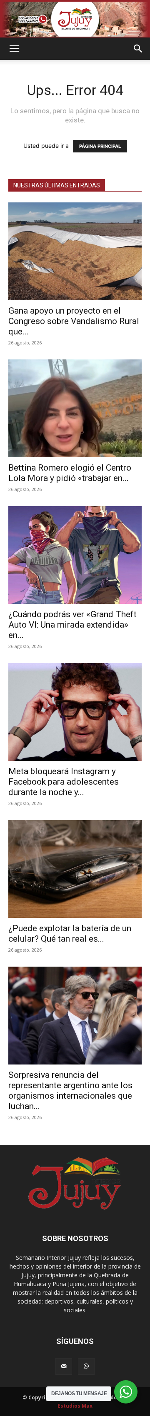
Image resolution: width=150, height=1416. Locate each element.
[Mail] (63, 1366)
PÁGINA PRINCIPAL (100, 146)
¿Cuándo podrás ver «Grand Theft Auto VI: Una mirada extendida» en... (72, 624)
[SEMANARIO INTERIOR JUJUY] (75, 19)
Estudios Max (75, 1405)
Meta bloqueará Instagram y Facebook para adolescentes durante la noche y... (63, 781)
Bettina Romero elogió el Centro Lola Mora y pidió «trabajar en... (69, 473)
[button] (14, 48)
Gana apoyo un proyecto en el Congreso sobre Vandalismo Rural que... (73, 321)
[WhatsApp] (86, 1366)
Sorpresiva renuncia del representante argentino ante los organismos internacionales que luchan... (70, 1090)
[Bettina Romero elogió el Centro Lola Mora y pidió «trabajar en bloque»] (75, 408)
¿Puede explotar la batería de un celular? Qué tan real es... (69, 933)
